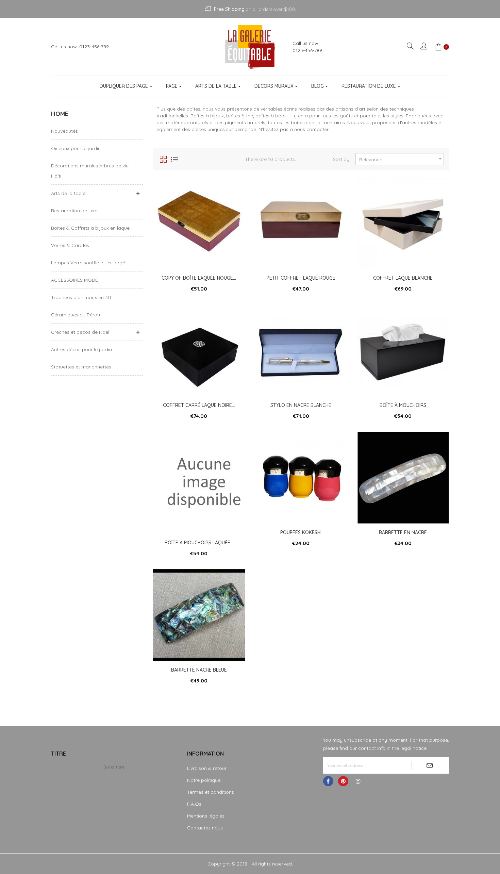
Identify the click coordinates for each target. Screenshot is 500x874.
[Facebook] (328, 781)
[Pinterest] (343, 781)
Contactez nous (205, 828)
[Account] (424, 46)
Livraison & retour (207, 768)
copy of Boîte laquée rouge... (199, 278)
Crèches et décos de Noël (80, 332)
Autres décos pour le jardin (81, 349)
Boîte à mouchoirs (403, 405)
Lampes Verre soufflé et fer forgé (88, 263)
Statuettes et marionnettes (81, 367)
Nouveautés (64, 131)
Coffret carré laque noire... (199, 405)
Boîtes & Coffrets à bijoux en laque (90, 228)
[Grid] (163, 159)
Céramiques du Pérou (75, 315)
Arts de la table (68, 193)
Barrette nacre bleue (199, 670)
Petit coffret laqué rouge (301, 278)
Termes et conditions (210, 792)
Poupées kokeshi (300, 532)
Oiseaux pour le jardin (76, 148)
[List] (174, 159)
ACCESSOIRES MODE (74, 280)
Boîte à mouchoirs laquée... (199, 543)
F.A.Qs (194, 804)
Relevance (401, 159)
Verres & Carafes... (71, 245)
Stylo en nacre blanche (300, 405)
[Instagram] (358, 781)
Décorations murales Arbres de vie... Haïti (91, 171)
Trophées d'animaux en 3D (81, 297)
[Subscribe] (430, 765)
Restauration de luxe (74, 211)
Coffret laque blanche (403, 278)
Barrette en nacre (403, 532)
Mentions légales (205, 816)
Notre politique (203, 780)
